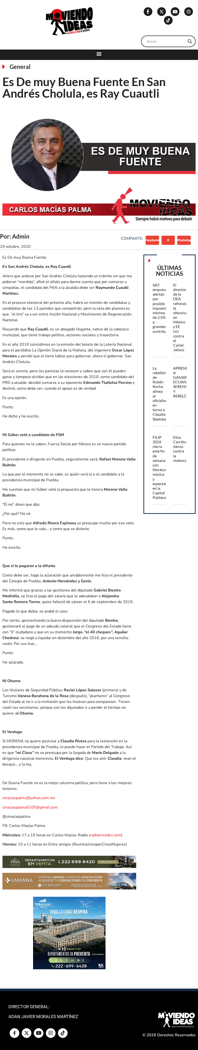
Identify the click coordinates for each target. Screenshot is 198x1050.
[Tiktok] (168, 20)
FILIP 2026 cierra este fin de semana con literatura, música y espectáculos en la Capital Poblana (163, 467)
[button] (99, 54)
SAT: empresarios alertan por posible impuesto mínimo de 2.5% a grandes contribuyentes (165, 308)
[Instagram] (188, 11)
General (20, 66)
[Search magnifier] (189, 41)
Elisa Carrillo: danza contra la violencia (180, 449)
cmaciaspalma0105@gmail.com (30, 807)
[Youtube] (175, 11)
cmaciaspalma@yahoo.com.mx (28, 798)
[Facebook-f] (148, 11)
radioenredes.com (105, 835)
